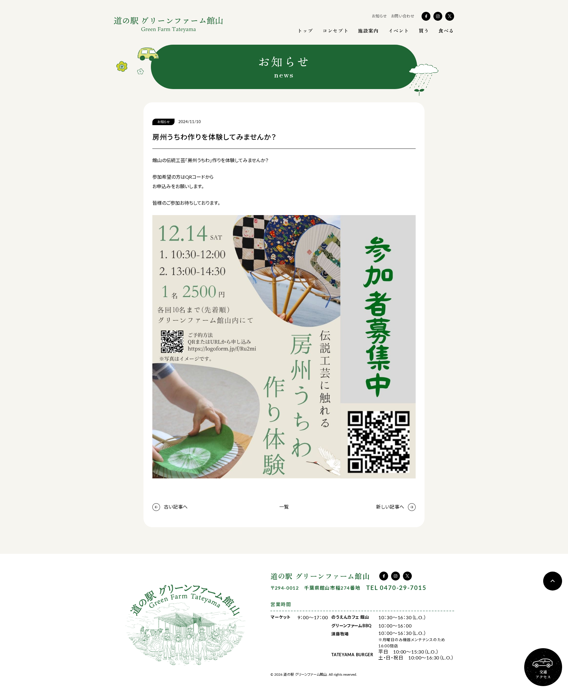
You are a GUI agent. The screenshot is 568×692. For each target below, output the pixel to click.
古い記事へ (176, 507)
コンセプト (335, 30)
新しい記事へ (390, 507)
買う (424, 30)
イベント (398, 30)
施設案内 (368, 30)
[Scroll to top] (552, 581)
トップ (305, 30)
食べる (446, 30)
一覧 (284, 507)
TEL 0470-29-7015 (396, 588)
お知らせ (379, 16)
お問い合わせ (403, 16)
